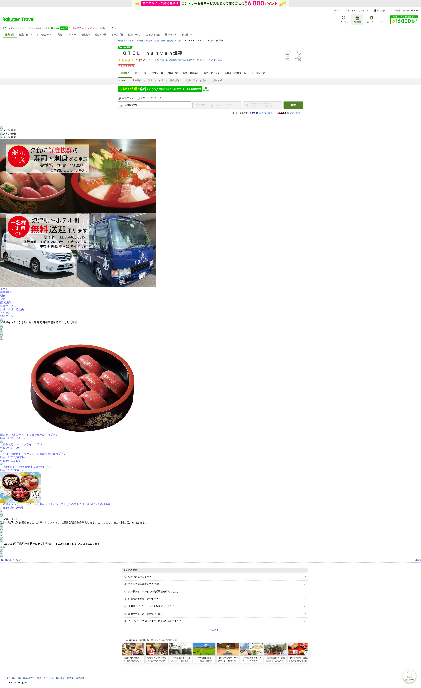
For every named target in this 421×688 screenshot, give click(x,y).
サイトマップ (365, 10)
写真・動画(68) (190, 73)
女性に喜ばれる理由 (196, 80)
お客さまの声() (235, 73)
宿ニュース (140, 73)
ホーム (4, 288)
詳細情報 (217, 80)
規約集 (70, 678)
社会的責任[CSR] (45, 678)
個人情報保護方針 (26, 678)
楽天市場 (396, 10)
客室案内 (137, 80)
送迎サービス (8, 305)
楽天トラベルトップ (127, 40)
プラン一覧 (157, 73)
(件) (147, 60)
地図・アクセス (212, 73)
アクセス (5, 312)
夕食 (161, 80)
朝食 (150, 80)
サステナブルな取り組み (211, 60)
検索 (293, 105)
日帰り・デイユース (151, 98)
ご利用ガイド (349, 10)
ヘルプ (337, 10)
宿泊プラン (128, 98)
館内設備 (174, 80)
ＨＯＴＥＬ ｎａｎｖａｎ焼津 (150, 53)
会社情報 (11, 678)
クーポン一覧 (258, 73)
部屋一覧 (173, 73)
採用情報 (60, 678)
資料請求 (80, 678)
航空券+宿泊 (265, 113)
